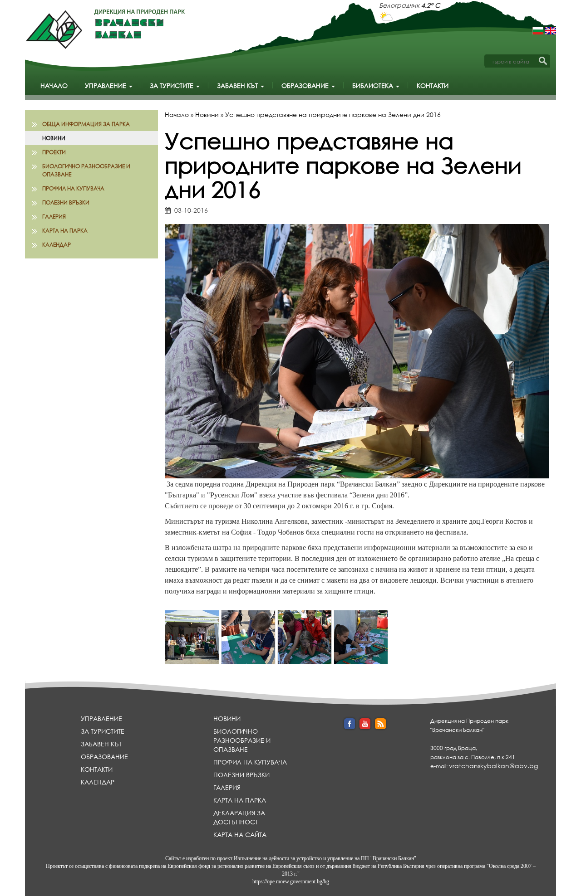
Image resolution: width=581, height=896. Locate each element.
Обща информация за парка (86, 124)
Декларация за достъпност (239, 817)
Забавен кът (238, 85)
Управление (106, 85)
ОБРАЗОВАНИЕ (305, 85)
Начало (54, 85)
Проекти (54, 152)
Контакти (432, 85)
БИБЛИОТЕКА (373, 85)
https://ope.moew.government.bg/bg (290, 881)
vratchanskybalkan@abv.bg (493, 765)
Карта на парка (65, 230)
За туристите (172, 85)
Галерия (54, 216)
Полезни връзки (65, 202)
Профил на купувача (73, 188)
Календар (56, 244)
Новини (53, 138)
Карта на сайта (239, 834)
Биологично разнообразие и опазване (86, 170)
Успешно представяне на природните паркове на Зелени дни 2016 (333, 114)
